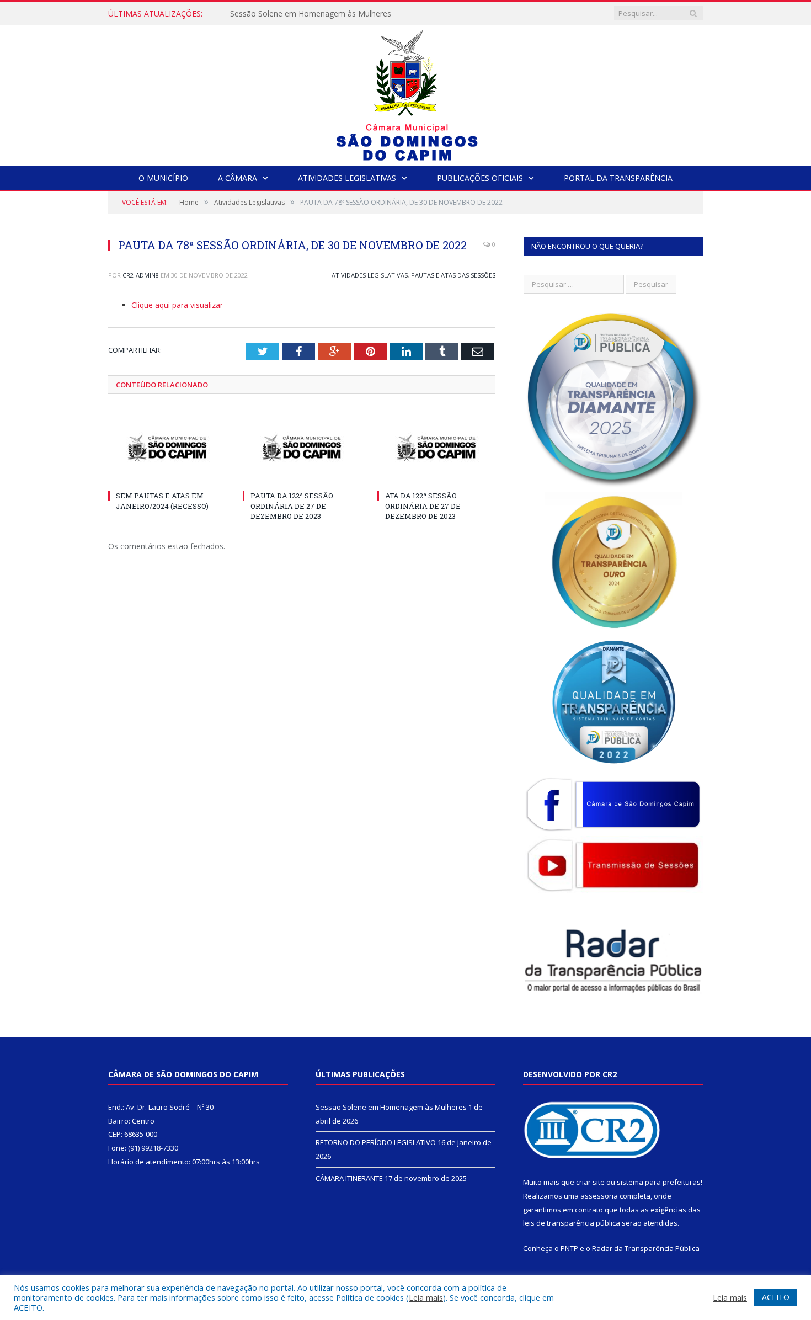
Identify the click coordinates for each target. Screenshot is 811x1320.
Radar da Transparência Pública (646, 1248)
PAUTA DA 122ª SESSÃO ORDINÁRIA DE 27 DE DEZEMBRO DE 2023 (291, 505)
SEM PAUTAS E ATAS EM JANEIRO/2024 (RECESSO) (162, 500)
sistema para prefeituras (659, 1182)
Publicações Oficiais (480, 178)
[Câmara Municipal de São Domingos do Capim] (405, 93)
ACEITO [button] (775, 1297)
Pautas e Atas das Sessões (453, 275)
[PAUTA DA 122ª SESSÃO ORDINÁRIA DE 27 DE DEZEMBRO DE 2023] (302, 448)
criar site (590, 1182)
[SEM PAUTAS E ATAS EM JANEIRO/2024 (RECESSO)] (167, 448)
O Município (163, 178)
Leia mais (426, 1297)
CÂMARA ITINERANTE (349, 1178)
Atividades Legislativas (347, 178)
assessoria (599, 1196)
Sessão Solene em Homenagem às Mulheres (391, 1107)
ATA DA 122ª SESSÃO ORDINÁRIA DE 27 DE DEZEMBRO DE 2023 (423, 505)
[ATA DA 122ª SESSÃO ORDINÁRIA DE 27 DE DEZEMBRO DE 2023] (436, 448)
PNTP (569, 1248)
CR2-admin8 (140, 275)
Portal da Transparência (618, 178)
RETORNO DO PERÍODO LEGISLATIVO (299, 14)
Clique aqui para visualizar (177, 305)
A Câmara (237, 178)
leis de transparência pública (571, 1223)
